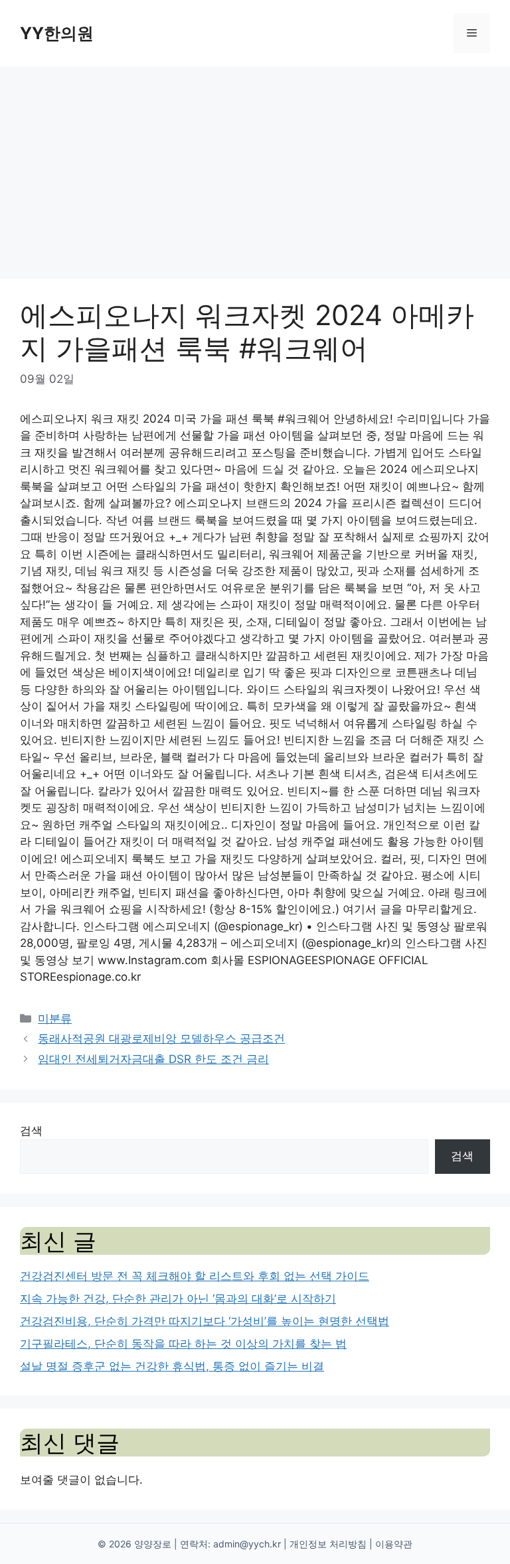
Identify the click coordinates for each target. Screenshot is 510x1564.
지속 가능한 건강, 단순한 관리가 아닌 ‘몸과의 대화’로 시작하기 (178, 1298)
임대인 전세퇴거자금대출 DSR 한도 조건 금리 (153, 1059)
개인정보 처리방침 (328, 1543)
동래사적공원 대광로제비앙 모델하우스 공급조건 (161, 1038)
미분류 (55, 1018)
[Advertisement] (255, 166)
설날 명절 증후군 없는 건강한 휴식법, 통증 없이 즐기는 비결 (172, 1366)
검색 (31, 1130)
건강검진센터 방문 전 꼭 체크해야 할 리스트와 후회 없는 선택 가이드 (194, 1276)
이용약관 (393, 1543)
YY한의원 (57, 33)
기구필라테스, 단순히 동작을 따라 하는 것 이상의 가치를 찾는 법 (183, 1343)
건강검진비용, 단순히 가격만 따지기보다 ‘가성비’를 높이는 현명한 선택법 (204, 1321)
